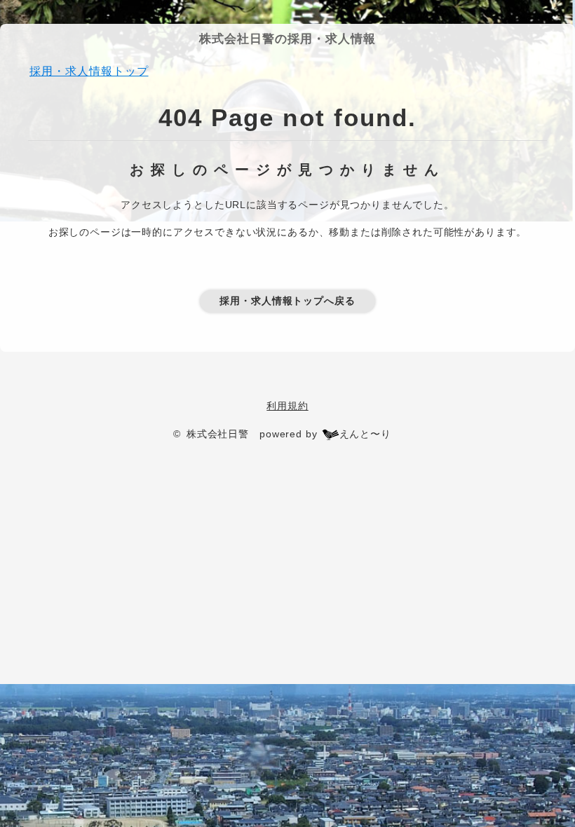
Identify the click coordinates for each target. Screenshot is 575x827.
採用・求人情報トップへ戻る (287, 300)
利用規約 (287, 405)
